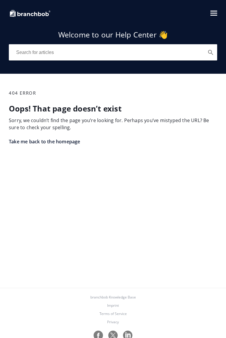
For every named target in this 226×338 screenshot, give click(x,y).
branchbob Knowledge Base (113, 297)
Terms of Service (113, 313)
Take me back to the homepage (44, 141)
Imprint (113, 305)
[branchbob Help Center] (30, 16)
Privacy (113, 321)
